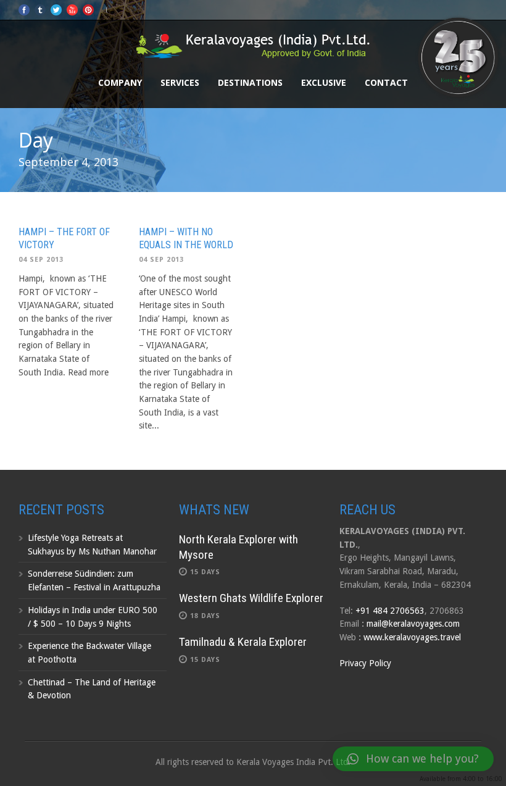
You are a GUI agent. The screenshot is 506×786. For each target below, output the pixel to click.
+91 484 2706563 (390, 611)
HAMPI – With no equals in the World (186, 238)
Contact (386, 82)
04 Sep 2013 (41, 260)
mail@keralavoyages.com (413, 624)
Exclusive (323, 82)
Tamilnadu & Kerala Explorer (243, 642)
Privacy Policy (365, 663)
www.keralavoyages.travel (412, 637)
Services (179, 82)
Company (120, 82)
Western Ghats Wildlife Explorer (251, 598)
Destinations (250, 82)
